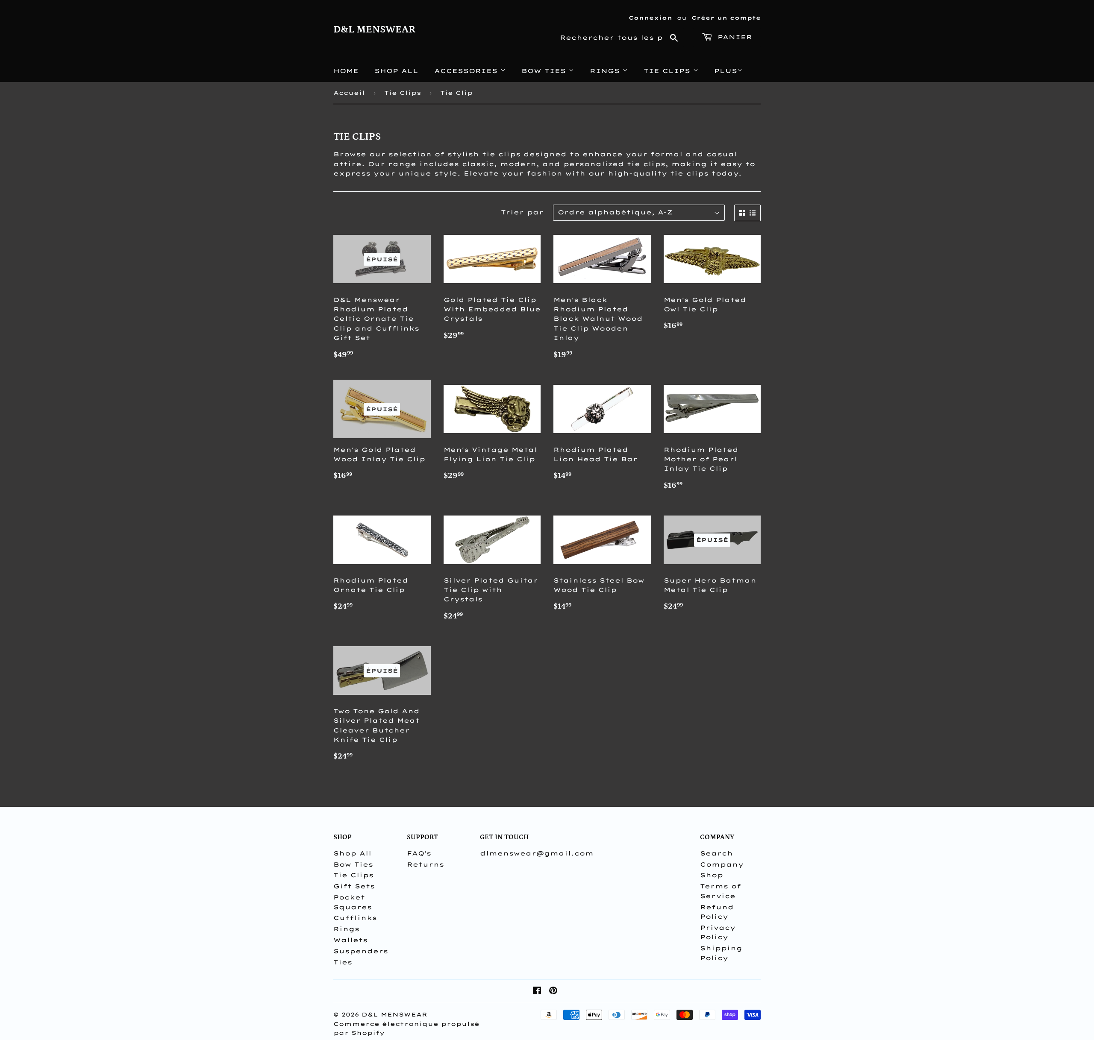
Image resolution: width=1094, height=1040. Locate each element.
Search (716, 853)
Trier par (522, 212)
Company (722, 864)
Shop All (396, 71)
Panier (733, 37)
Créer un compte (726, 18)
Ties (342, 962)
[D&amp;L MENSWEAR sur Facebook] (536, 992)
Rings (606, 71)
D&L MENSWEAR (374, 29)
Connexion (650, 18)
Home (346, 71)
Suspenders (360, 951)
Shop (711, 875)
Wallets (350, 940)
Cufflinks (355, 918)
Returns (425, 864)
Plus (725, 71)
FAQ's (419, 853)
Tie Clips (668, 71)
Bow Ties (545, 71)
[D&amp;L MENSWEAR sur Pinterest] (553, 992)
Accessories (467, 71)
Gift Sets (354, 886)
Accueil (349, 92)
